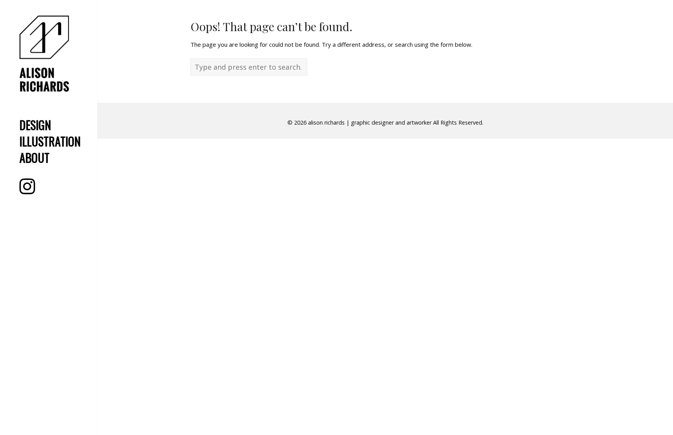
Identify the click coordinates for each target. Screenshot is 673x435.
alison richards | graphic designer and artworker (370, 122)
